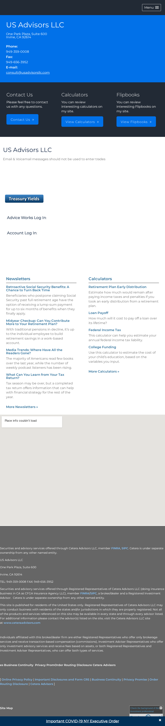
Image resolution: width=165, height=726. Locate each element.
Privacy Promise (135, 679)
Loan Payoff (98, 313)
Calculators (100, 278)
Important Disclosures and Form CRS (62, 679)
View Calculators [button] (80, 122)
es (1, 665)
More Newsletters (22, 407)
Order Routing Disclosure (73, 665)
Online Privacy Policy (17, 679)
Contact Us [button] (20, 120)
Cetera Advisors (104, 665)
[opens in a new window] (24, 202)
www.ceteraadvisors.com (22, 623)
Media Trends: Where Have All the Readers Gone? (34, 351)
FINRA (115, 548)
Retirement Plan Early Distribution (117, 287)
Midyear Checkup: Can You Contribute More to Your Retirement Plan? (38, 322)
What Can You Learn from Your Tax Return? (35, 376)
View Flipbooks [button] (134, 122)
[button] (151, 7)
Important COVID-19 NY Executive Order (82, 721)
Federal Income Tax (105, 330)
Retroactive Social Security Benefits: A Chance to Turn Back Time (37, 288)
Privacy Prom (45, 665)
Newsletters (18, 278)
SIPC (125, 548)
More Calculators (104, 371)
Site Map (6, 708)
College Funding (102, 347)
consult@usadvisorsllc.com (28, 72)
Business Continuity (18, 665)
